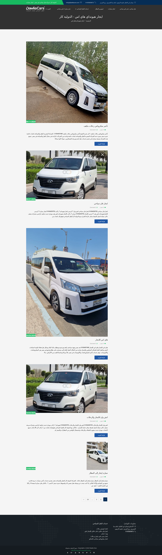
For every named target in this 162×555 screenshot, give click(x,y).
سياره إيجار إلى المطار (98, 473)
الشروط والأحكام (76, 550)
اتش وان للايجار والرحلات (97, 417)
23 (88, 499)
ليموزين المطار (99, 9)
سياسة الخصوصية (86, 550)
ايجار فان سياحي (101, 203)
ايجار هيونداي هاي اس (77, 21)
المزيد (49, 9)
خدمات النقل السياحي (83, 9)
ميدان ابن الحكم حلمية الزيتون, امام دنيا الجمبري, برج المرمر (116, 2)
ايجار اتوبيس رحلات (102, 529)
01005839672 (90, 2)
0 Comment (93, 130)
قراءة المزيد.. (101, 144)
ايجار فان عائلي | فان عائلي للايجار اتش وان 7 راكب (96, 532)
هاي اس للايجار (101, 340)
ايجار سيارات (111, 9)
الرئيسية (88, 21)
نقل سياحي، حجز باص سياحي (128, 9)
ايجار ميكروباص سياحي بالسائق (98, 539)
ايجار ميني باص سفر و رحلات (99, 536)
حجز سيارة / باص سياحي (64, 9)
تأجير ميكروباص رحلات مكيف (96, 126)
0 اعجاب (102, 130)
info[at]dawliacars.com (72, 2)
